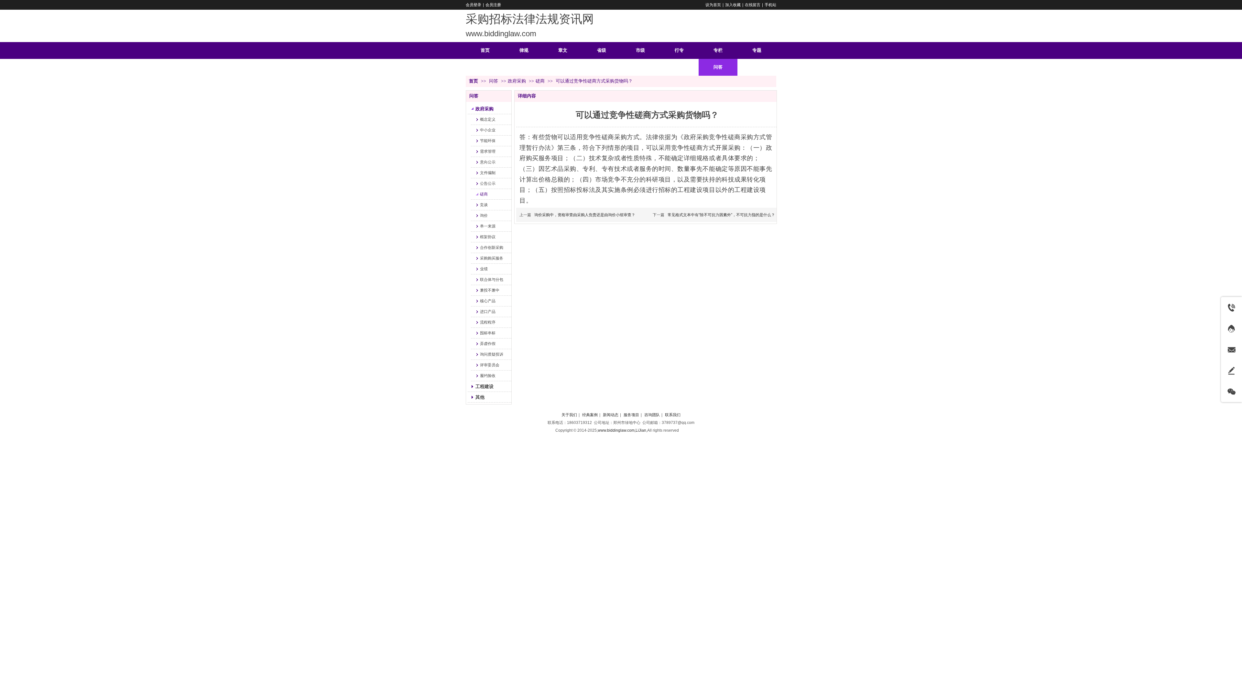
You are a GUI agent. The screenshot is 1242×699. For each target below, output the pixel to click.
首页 (473, 81)
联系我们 (673, 415)
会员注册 (493, 5)
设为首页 (713, 5)
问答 (494, 81)
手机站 (770, 5)
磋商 (540, 81)
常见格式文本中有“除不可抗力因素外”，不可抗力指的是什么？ (721, 215)
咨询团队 (652, 415)
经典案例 (590, 415)
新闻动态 (610, 415)
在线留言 (752, 5)
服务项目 (631, 415)
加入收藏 (733, 5)
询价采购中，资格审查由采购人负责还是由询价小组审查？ (584, 215)
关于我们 (569, 415)
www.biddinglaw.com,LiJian (622, 430)
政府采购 (517, 81)
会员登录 (473, 5)
